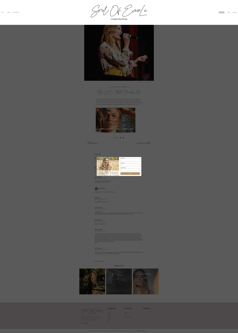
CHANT (228, 12)
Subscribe (221, 12)
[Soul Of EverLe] (119, 12)
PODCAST (235, 12)
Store (8, 12)
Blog (2, 12)
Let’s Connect (16, 12)
